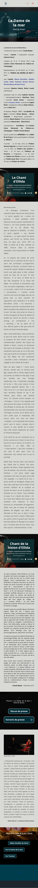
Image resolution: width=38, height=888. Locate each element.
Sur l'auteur (10, 856)
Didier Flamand (15, 82)
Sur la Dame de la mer (14, 850)
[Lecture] (7, 192)
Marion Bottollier (20, 79)
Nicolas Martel (28, 82)
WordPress (19, 885)
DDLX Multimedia (19, 883)
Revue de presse (19, 711)
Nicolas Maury (9, 84)
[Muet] (25, 193)
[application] (19, 193)
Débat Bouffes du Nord (19, 843)
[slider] (29, 193)
